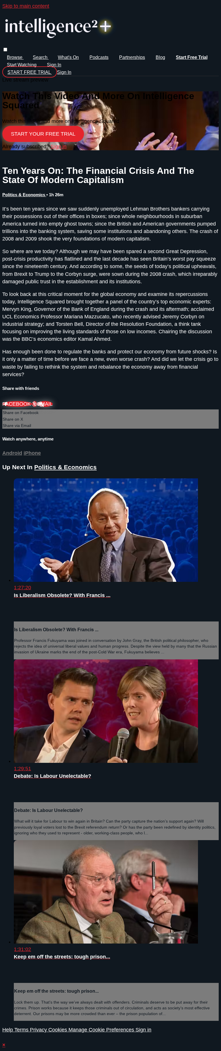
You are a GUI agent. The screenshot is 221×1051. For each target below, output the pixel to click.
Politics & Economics (24, 194)
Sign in (54, 64)
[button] (5, 49)
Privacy (39, 1030)
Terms (22, 1030)
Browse (15, 57)
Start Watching (22, 64)
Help (8, 1030)
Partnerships (132, 57)
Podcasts (98, 57)
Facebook (17, 404)
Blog (160, 57)
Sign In (64, 72)
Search (41, 57)
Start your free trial (43, 134)
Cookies (58, 1030)
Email (45, 404)
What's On (68, 57)
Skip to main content (25, 6)
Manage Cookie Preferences (102, 1030)
